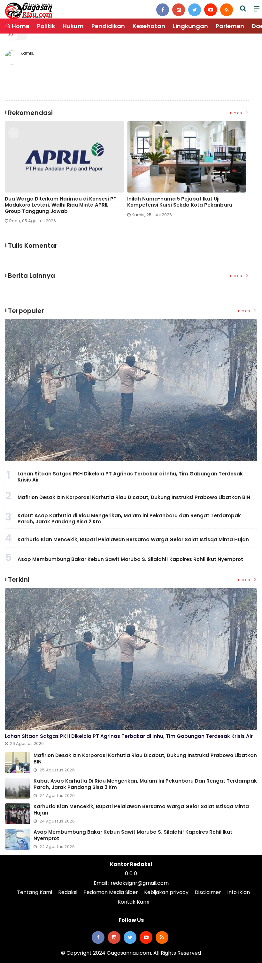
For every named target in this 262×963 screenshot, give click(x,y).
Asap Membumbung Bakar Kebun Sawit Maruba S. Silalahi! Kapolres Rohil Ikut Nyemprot (130, 559)
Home (20, 26)
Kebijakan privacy (166, 892)
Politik (46, 26)
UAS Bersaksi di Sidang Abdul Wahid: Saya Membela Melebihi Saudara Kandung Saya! (60, 202)
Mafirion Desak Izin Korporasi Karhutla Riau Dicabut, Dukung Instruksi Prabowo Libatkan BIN (134, 497)
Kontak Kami (133, 902)
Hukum (73, 26)
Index (236, 113)
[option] (66, 171)
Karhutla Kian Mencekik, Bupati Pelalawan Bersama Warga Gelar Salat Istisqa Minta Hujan (133, 539)
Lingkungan (190, 26)
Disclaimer (208, 892)
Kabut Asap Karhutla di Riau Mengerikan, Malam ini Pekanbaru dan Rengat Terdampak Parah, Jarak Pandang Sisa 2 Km (129, 518)
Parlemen (230, 26)
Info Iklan (238, 892)
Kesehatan (149, 26)
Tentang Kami (34, 892)
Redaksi (67, 892)
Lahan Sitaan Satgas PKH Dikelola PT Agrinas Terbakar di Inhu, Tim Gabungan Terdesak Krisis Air (130, 476)
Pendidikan (108, 26)
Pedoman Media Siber (110, 892)
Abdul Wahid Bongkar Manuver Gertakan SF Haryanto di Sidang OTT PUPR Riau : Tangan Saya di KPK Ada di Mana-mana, (183, 205)
